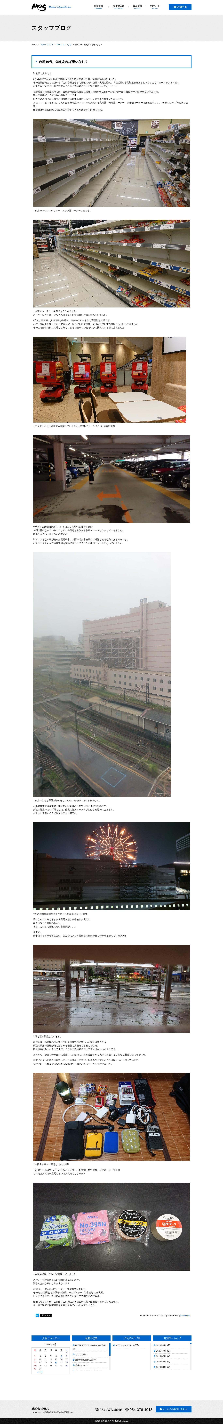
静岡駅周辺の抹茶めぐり (86, 1359)
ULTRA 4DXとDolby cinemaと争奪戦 (89, 1347)
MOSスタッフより (124, 1345)
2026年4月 (161, 1367)
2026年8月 (161, 1345)
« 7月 (40, 1372)
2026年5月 (161, 1361)
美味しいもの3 (81, 1365)
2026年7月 (161, 1350)
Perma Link (185, 1315)
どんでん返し (81, 1354)
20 (56, 1362)
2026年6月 (161, 1356)
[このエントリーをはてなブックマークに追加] (37, 1315)
